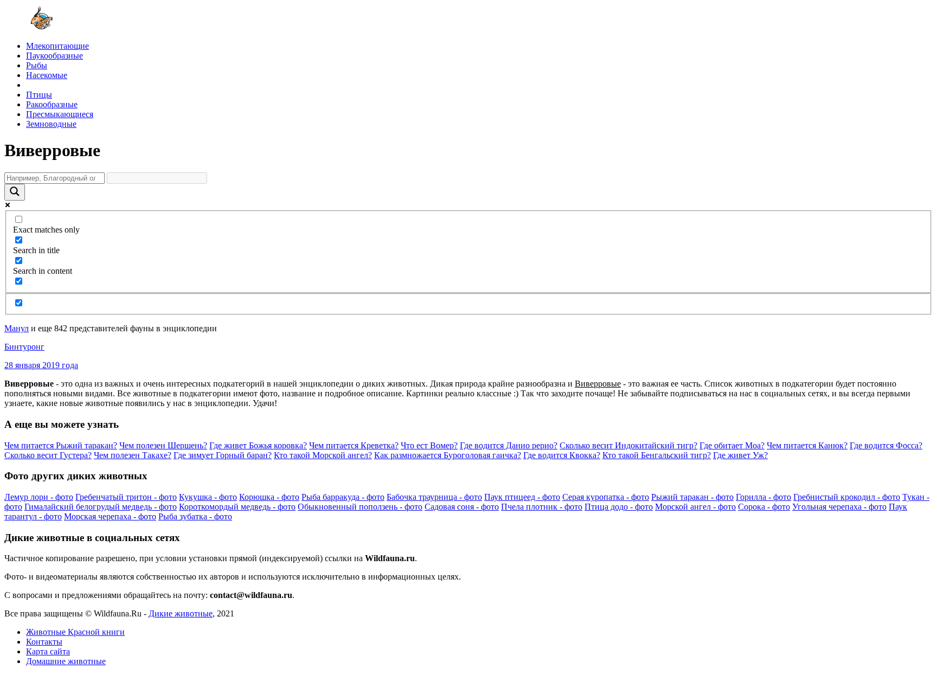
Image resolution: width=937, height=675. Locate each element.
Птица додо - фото (619, 506)
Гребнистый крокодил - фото (846, 497)
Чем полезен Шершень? (163, 445)
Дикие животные (181, 613)
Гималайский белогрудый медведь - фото (100, 506)
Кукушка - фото (208, 497)
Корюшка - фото (269, 497)
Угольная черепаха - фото (839, 506)
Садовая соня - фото (462, 506)
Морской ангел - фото (695, 506)
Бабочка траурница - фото (434, 497)
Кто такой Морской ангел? (323, 455)
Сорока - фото (764, 506)
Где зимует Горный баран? (223, 455)
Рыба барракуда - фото (342, 497)
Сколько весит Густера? (48, 455)
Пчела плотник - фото (541, 506)
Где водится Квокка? (561, 455)
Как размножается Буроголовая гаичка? (447, 455)
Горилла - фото (763, 497)
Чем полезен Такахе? (132, 455)
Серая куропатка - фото (605, 497)
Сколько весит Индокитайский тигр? (628, 445)
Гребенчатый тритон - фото (126, 497)
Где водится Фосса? (886, 445)
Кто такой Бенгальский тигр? (656, 455)
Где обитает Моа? (732, 445)
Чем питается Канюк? (807, 445)
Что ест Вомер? (429, 445)
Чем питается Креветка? (354, 445)
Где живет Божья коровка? (258, 445)
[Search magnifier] (14, 192)
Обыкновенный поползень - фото (360, 506)
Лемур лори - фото (38, 497)
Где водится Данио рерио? (508, 445)
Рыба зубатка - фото (195, 516)
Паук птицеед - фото (522, 497)
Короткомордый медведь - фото (237, 506)
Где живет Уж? (740, 455)
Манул (16, 328)
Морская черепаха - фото (110, 516)
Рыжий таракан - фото (692, 497)
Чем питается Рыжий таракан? (60, 445)
